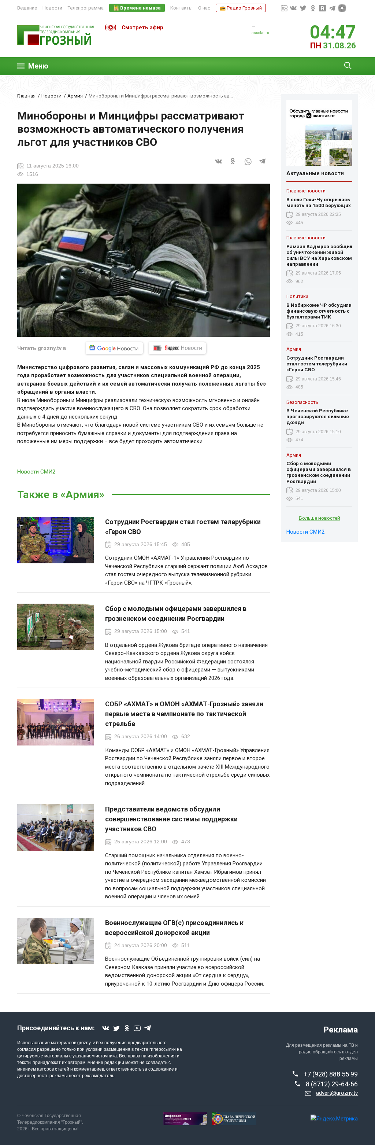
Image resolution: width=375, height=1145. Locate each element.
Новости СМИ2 (36, 471)
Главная (26, 96)
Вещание (27, 8)
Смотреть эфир (142, 27)
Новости (52, 8)
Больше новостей (319, 518)
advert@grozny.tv (337, 1093)
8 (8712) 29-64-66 (332, 1084)
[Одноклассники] (233, 166)
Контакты (181, 8)
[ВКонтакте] (218, 166)
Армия (75, 96)
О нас (204, 8)
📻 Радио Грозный (241, 8)
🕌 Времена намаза (137, 8)
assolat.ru (260, 33)
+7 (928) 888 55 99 (331, 1074)
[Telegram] (262, 166)
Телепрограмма (86, 8)
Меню (38, 66)
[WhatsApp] (247, 166)
